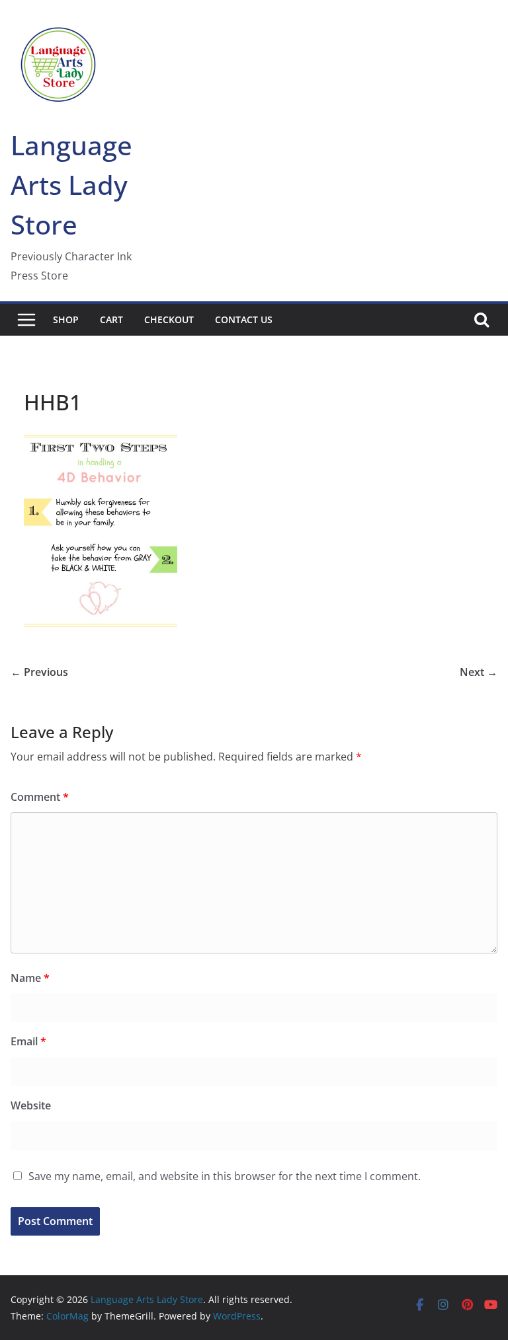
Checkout (169, 319)
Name (30, 978)
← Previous (39, 672)
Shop (66, 319)
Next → (478, 672)
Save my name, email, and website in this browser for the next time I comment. (224, 1176)
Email (28, 1041)
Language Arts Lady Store (71, 184)
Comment (40, 797)
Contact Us (244, 319)
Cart (111, 319)
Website (31, 1105)
